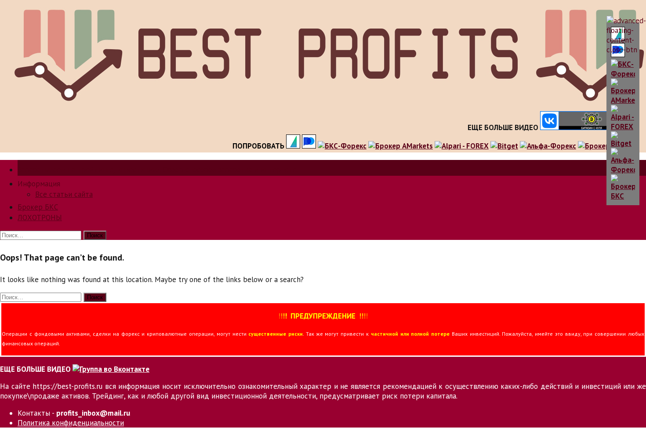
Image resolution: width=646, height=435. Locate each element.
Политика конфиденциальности (71, 423)
